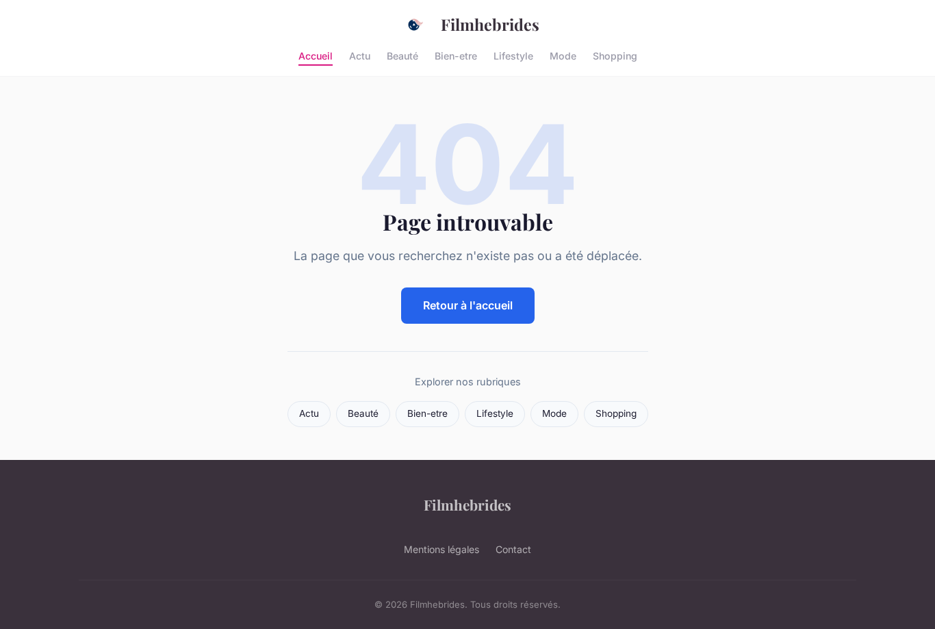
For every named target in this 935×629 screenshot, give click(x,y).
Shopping (615, 55)
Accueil (315, 55)
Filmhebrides (490, 24)
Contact (513, 549)
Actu (359, 55)
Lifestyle (513, 55)
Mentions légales (441, 549)
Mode (563, 55)
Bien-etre (456, 55)
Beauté (402, 55)
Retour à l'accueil (468, 305)
